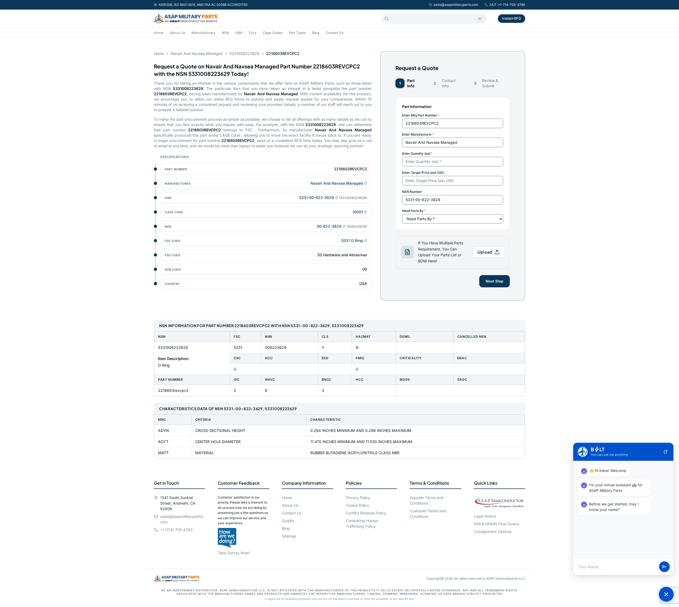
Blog (315, 33)
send (664, 567)
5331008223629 (244, 53)
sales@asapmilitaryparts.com (456, 5)
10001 (357, 212)
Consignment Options (492, 531)
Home (158, 33)
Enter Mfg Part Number (420, 115)
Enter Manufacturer (418, 134)
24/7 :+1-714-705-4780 (507, 5)
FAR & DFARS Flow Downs (496, 524)
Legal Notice (485, 516)
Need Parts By (414, 211)
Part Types (297, 33)
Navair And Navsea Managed (197, 53)
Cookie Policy (357, 505)
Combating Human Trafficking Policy (362, 523)
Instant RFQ (511, 18)
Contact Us (335, 33)
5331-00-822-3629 (316, 197)
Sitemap (289, 536)
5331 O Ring (352, 240)
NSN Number (412, 192)
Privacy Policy (358, 497)
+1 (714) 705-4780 (176, 529)
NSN (225, 33)
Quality (288, 520)
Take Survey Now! (234, 552)
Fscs (252, 33)
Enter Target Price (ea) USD (423, 173)
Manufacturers (203, 33)
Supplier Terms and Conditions (426, 500)
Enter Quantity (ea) (417, 153)
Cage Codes (272, 33)
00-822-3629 (329, 226)
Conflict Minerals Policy (366, 513)
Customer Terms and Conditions (428, 514)
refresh (665, 452)
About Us (177, 33)
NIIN (239, 33)
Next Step (494, 281)
